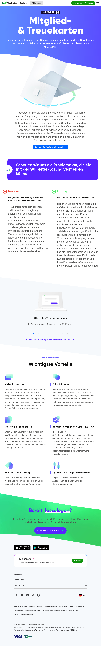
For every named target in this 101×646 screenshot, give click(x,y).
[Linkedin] (27, 595)
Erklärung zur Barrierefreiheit (23, 615)
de (84, 595)
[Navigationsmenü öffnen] (98, 3)
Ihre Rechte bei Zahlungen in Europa (55, 610)
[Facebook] (38, 595)
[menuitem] (9, 3)
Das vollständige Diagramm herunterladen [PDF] (48, 340)
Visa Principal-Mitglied (48, 630)
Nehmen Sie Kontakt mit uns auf (48, 147)
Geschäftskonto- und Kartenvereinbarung (27, 610)
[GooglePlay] (41, 547)
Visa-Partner (73, 610)
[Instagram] (33, 595)
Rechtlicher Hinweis (20, 606)
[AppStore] (22, 547)
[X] (16, 595)
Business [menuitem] (23, 3)
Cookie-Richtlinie (51, 606)
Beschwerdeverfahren (77, 606)
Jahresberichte (63, 606)
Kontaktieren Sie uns (48, 530)
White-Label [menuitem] (36, 3)
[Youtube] (22, 595)
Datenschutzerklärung (36, 606)
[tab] (50, 574)
